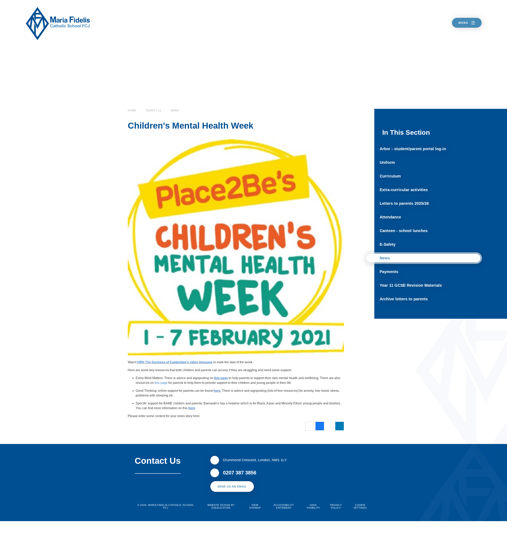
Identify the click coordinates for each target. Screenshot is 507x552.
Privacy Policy (336, 506)
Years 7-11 (153, 110)
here (216, 390)
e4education (221, 507)
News (175, 110)
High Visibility (313, 506)
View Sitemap (255, 506)
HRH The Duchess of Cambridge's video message (175, 362)
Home (132, 110)
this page (221, 378)
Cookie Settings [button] (360, 506)
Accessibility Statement (284, 506)
